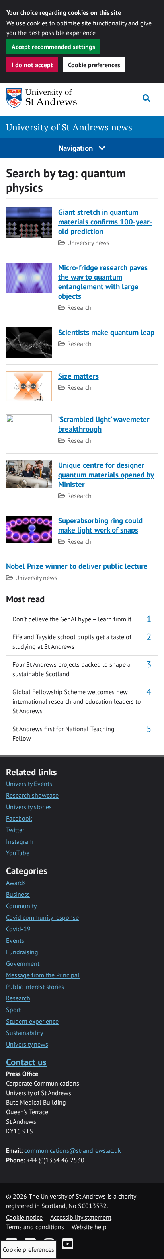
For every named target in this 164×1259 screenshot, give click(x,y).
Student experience (32, 1021)
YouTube (17, 853)
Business (18, 894)
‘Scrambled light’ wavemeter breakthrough (104, 424)
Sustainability (24, 1033)
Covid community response (42, 917)
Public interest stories (35, 986)
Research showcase (32, 795)
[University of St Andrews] (47, 98)
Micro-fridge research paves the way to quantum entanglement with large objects (103, 281)
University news (88, 243)
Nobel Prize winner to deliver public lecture (77, 566)
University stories (29, 807)
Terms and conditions (35, 1227)
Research (79, 307)
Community (21, 906)
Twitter (15, 830)
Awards (16, 883)
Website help (89, 1227)
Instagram (19, 841)
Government (22, 963)
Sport (13, 1010)
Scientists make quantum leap (106, 332)
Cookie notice (24, 1217)
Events (15, 940)
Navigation (77, 148)
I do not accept (32, 65)
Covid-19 (18, 929)
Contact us (26, 1062)
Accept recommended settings (53, 47)
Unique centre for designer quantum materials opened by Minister (106, 474)
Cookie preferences (94, 65)
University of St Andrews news (69, 127)
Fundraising (22, 952)
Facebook (19, 818)
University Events (29, 784)
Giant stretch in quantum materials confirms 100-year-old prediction (105, 221)
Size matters (78, 376)
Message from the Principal (43, 975)
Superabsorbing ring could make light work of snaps (100, 525)
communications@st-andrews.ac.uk (72, 1150)
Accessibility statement (80, 1217)
